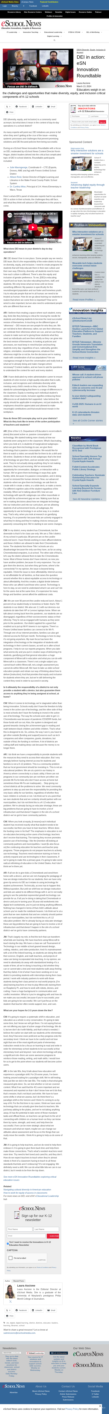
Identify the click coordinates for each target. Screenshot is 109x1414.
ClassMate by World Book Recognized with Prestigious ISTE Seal (86, 448)
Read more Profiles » (84, 299)
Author (7, 1281)
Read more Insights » (84, 357)
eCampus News (27, 2)
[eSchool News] (21, 24)
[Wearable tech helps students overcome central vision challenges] (82, 284)
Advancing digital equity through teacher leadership (88, 186)
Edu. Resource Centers (33, 12)
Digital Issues (70, 12)
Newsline (58, 12)
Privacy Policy (84, 127)
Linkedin (95, 1397)
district (32, 1323)
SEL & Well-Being (92, 32)
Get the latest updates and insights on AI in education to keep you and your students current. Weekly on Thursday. (58, 1364)
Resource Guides (85, 12)
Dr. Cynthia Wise (18, 186)
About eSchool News (41, 1391)
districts (39, 1323)
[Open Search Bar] (54, 40)
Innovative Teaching (30, 32)
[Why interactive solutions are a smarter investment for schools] (81, 170)
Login (5, 6)
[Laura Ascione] (10, 1298)
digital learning (22, 1323)
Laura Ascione (26, 1285)
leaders (55, 1323)
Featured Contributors (49, 2)
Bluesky (15, 6)
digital (12, 1323)
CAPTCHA (12, 1250)
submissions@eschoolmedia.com (19, 1333)
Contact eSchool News (68, 1391)
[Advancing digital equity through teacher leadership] (81, 204)
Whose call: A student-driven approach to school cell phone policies (87, 377)
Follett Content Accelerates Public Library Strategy (86, 468)
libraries (14, 1326)
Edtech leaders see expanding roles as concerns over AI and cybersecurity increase (87, 387)
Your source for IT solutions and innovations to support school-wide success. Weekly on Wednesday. (35, 1363)
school (21, 1326)
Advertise (14, 1392)
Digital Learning (53, 36)
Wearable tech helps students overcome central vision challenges (87, 265)
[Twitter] (10, 1301)
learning (6, 1326)
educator (47, 1323)
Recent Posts (18, 1281)
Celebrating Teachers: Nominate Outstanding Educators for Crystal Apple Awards (88, 477)
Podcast (98, 12)
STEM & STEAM (74, 32)
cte (7, 1323)
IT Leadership (12, 32)
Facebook (95, 1391)
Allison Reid (15, 177)
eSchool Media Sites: (10, 2)
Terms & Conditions (43, 1267)
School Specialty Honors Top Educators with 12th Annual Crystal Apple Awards (87, 458)
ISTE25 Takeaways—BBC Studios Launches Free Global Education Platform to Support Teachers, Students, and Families (87, 331)
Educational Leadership (53, 32)
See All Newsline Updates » (87, 499)
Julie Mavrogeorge (18, 167)
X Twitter (95, 1394)
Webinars (48, 12)
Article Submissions (68, 1394)
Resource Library (14, 12)
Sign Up (102, 122)
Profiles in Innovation (54, 16)
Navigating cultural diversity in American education (27, 1190)
